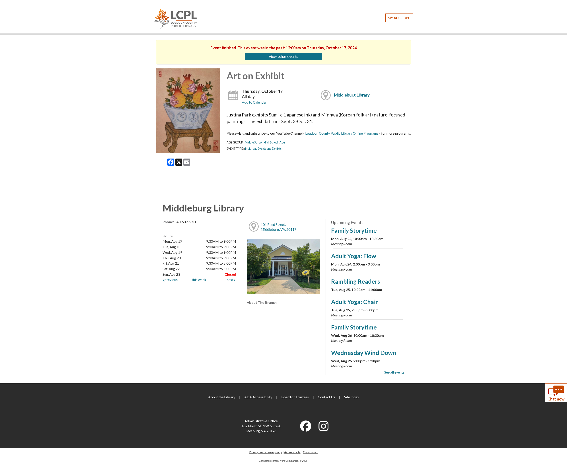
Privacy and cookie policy (265, 452)
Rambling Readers (355, 281)
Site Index (351, 397)
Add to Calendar (254, 102)
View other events (283, 56)
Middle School (253, 142)
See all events (394, 372)
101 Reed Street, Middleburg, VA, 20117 (278, 227)
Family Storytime (354, 230)
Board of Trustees (295, 397)
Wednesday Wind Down (363, 352)
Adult (283, 142)
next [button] (230, 279)
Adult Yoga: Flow (353, 256)
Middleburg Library (352, 95)
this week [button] (199, 279)
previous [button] (171, 279)
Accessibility (292, 452)
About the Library (221, 397)
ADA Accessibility (258, 397)
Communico (310, 452)
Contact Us (326, 397)
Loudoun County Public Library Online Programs (342, 133)
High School (271, 142)
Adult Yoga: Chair (354, 301)
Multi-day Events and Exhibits (263, 148)
